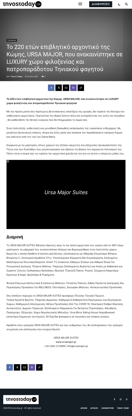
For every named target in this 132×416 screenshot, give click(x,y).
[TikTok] (126, 399)
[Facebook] (51, 88)
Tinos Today (16, 76)
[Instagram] (120, 399)
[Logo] (22, 4)
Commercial (11, 40)
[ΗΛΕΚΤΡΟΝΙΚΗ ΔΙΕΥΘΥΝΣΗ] (66, 88)
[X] (58, 88)
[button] (126, 4)
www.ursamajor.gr (66, 341)
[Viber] (73, 88)
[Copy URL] (81, 88)
